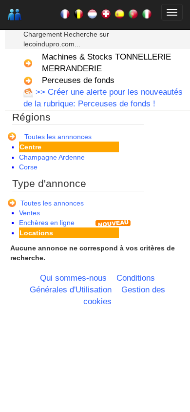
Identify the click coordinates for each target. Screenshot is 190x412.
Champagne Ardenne (52, 157)
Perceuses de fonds (78, 80)
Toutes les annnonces (58, 137)
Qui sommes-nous (73, 278)
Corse (28, 167)
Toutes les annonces (52, 203)
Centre (30, 147)
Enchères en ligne (47, 223)
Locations (36, 233)
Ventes (29, 213)
